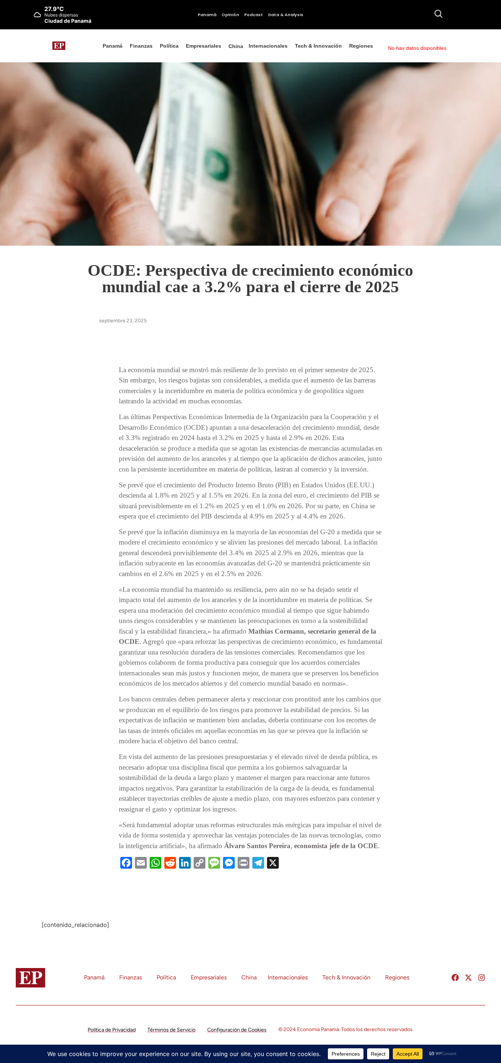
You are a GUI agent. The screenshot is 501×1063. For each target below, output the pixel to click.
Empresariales (203, 46)
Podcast (253, 15)
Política (169, 46)
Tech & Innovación (318, 46)
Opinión (230, 15)
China (235, 46)
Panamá (207, 15)
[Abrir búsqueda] (438, 13)
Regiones (361, 46)
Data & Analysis (285, 15)
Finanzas (141, 46)
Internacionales (268, 46)
